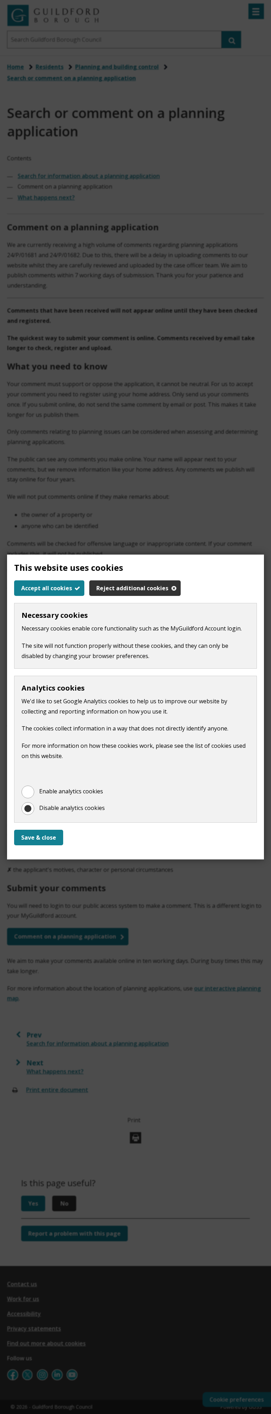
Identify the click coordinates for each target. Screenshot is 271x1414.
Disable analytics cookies (72, 808)
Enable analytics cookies (71, 791)
